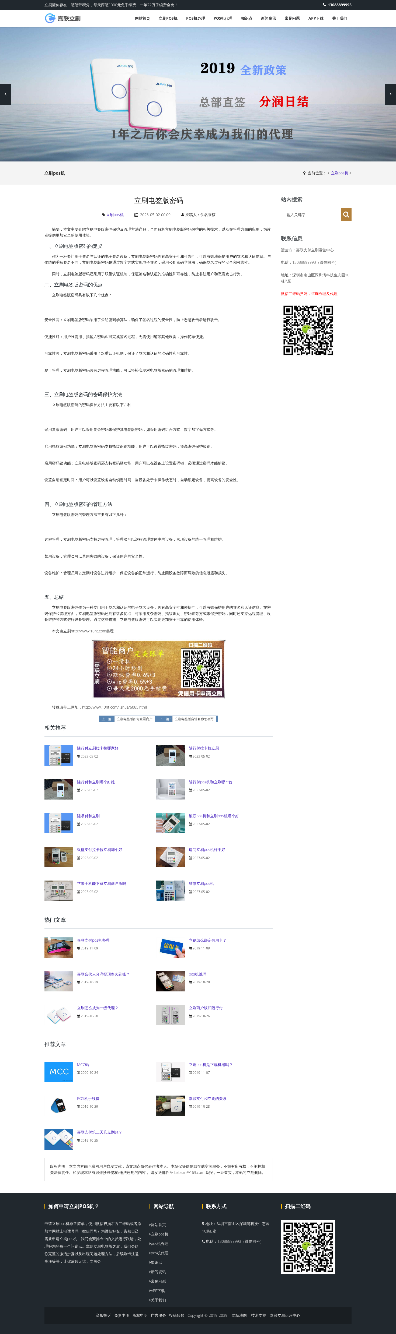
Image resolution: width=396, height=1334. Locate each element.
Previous (5, 94)
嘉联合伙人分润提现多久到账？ (103, 974)
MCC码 (83, 1064)
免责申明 (121, 1315)
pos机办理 (195, 18)
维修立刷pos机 (201, 883)
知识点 (246, 18)
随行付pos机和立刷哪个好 (211, 781)
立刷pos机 (168, 18)
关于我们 (339, 18)
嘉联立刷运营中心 (285, 1315)
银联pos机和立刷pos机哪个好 (214, 815)
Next (390, 94)
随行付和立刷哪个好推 (96, 781)
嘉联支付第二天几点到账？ (99, 1132)
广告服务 (158, 1315)
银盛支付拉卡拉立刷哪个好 (99, 849)
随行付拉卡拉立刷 (204, 748)
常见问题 (292, 18)
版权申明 (140, 1315)
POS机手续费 (88, 1098)
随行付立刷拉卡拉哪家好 (98, 748)
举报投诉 (103, 1315)
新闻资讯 (268, 18)
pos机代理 (223, 18)
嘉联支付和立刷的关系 (208, 1098)
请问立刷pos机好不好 (207, 849)
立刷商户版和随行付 (206, 1007)
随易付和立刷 (88, 815)
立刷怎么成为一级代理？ (98, 1007)
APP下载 (316, 18)
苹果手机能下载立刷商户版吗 (101, 883)
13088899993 (340, 4)
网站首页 (142, 18)
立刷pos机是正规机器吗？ (211, 1064)
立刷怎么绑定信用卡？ (208, 940)
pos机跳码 (197, 974)
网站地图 (239, 1315)
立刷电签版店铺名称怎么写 (194, 719)
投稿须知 (176, 1315)
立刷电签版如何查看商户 (134, 719)
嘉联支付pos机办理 (93, 940)
